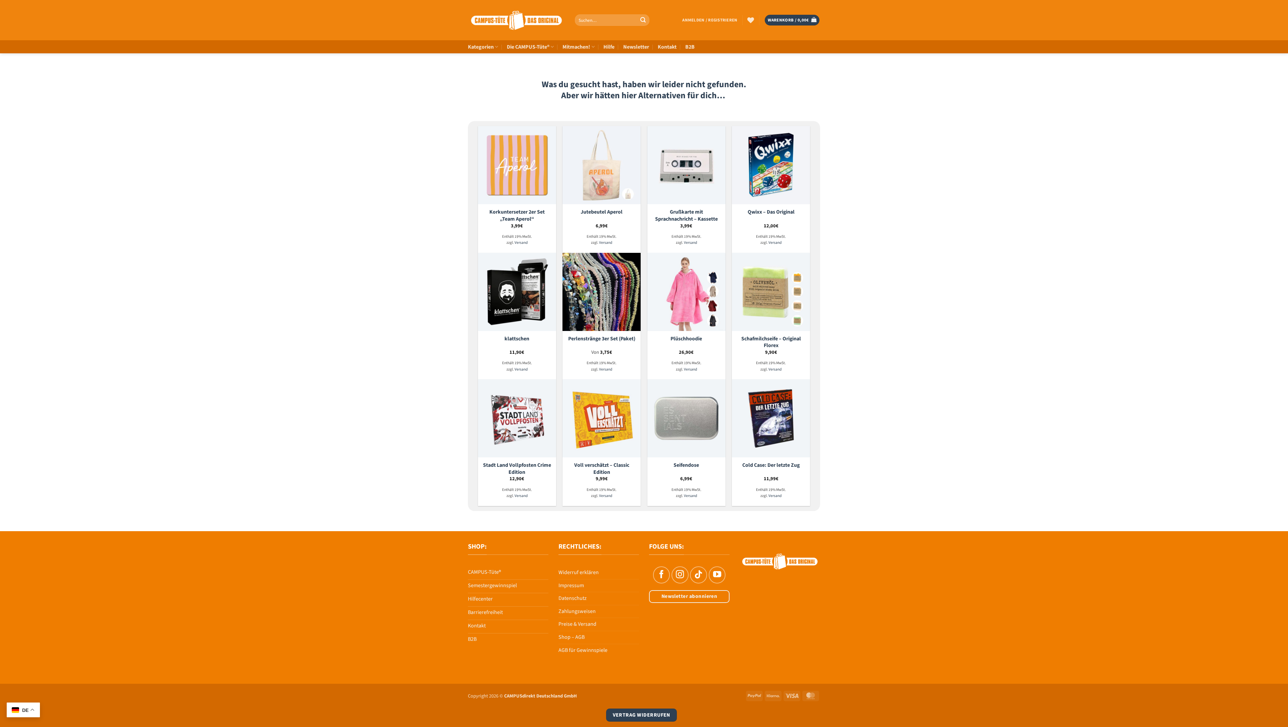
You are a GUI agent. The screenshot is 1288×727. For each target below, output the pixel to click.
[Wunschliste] (750, 20)
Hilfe (608, 47)
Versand (521, 242)
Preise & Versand (577, 624)
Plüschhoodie (686, 338)
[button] (709, 20)
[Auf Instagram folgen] (680, 574)
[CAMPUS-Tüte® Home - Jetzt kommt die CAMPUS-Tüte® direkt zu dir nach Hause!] (516, 20)
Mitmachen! (576, 47)
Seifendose (686, 465)
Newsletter (636, 47)
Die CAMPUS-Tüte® (528, 47)
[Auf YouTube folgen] (717, 574)
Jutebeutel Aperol (602, 212)
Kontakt (667, 47)
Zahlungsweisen (577, 611)
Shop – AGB (571, 637)
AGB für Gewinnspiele (582, 650)
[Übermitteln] (643, 20)
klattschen (516, 338)
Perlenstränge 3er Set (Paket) (601, 338)
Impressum (571, 585)
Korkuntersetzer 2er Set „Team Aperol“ (517, 215)
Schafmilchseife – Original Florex (771, 342)
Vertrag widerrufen (641, 715)
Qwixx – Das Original (771, 212)
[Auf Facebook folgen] (661, 574)
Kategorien (481, 47)
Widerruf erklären (578, 572)
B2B (690, 47)
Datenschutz (572, 598)
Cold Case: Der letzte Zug (771, 465)
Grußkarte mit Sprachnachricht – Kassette (686, 215)
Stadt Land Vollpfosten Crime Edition (517, 469)
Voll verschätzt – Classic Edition (601, 469)
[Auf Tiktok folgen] (698, 574)
